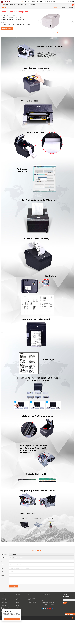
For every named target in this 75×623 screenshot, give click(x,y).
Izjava (17, 604)
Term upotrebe (46, 618)
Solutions (47, 1)
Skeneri (2, 604)
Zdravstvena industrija (32, 602)
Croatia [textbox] (11, 571)
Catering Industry (31, 598)
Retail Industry (31, 599)
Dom (22, 1)
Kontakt (53, 1)
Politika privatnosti (38, 618)
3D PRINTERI (3, 608)
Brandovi (33, 1)
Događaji (17, 601)
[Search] (68, 1)
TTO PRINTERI (3, 605)
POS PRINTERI (3, 598)
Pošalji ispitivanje (6, 28)
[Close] (20, 610)
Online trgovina (18, 599)
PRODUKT (27, 1)
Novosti (17, 605)
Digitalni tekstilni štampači (5, 607)
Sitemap (51, 618)
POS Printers (12, 4)
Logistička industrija (32, 601)
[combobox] (41, 571)
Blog (17, 607)
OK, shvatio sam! (12, 618)
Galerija (17, 602)
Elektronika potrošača (4, 602)
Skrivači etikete (3, 599)
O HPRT (17, 598)
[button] (72, 21)
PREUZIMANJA (40, 1)
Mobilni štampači (4, 601)
